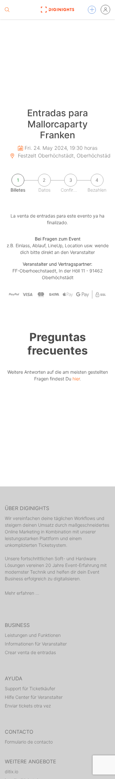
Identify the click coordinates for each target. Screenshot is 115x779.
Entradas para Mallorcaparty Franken (57, 124)
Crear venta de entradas (30, 652)
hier (76, 378)
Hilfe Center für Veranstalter (34, 697)
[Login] (105, 9)
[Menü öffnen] (92, 10)
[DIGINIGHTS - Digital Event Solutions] (57, 9)
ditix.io (11, 771)
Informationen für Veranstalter (36, 643)
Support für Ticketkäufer (30, 688)
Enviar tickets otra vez (28, 705)
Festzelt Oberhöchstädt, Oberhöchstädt (64, 155)
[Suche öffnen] (7, 9)
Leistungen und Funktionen (33, 635)
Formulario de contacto (29, 742)
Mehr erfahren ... (22, 593)
